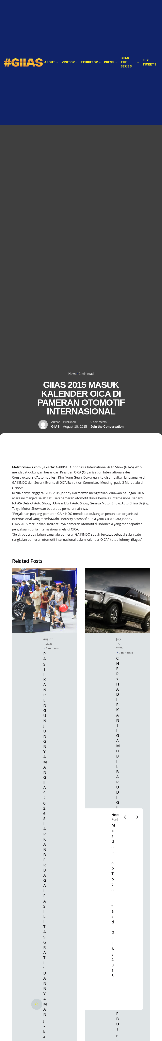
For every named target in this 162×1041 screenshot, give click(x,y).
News (72, 373)
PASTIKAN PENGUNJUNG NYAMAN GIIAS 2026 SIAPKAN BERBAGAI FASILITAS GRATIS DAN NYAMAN (45, 834)
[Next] (136, 817)
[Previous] (125, 817)
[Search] (36, 1004)
